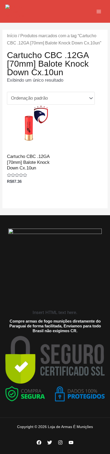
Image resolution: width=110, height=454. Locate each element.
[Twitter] (49, 442)
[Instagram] (60, 442)
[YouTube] (71, 442)
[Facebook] (39, 442)
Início (12, 35)
